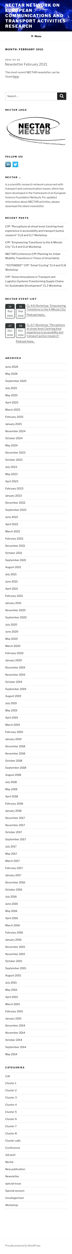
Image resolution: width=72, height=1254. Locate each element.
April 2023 (11, 481)
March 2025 (12, 409)
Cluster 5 (11, 1112)
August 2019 (13, 696)
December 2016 (15, 882)
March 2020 (12, 646)
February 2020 (14, 653)
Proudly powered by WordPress (22, 1245)
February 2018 (14, 803)
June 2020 (11, 631)
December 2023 (15, 452)
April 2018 (11, 796)
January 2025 (13, 424)
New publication (15, 1169)
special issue (13, 1183)
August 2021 (13, 567)
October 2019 (13, 681)
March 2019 (12, 724)
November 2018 (15, 753)
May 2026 (11, 373)
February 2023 (14, 488)
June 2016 (11, 903)
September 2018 (15, 767)
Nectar (9, 1162)
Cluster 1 (10, 1083)
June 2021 (11, 581)
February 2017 (14, 868)
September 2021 (15, 560)
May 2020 (11, 638)
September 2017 (15, 839)
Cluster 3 (11, 1097)
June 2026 (11, 366)
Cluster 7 (11, 1126)
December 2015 (15, 947)
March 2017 (12, 861)
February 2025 (14, 416)
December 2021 (15, 545)
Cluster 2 (11, 1090)
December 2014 (15, 1025)
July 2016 (11, 896)
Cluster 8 (11, 1133)
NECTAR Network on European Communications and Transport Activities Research (35, 16)
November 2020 (15, 610)
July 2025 (11, 388)
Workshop (11, 1205)
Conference (12, 1147)
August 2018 (13, 775)
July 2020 (11, 624)
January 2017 (13, 875)
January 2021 (13, 603)
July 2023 (11, 467)
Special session (14, 1190)
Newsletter (12, 1176)
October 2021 (13, 553)
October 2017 (13, 832)
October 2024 (14, 438)
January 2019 (13, 739)
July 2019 (11, 703)
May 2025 (11, 395)
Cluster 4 (11, 1104)
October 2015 (13, 961)
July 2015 (11, 982)
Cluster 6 (11, 1119)
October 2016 (13, 889)
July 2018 (11, 782)
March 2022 (12, 531)
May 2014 (11, 1054)
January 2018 (13, 810)
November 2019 (15, 674)
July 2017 (11, 846)
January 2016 (13, 939)
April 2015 (11, 997)
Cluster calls (13, 1140)
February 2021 (14, 595)
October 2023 (14, 459)
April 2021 (11, 588)
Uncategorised (14, 1198)
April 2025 (11, 402)
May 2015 (11, 989)
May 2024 (11, 445)
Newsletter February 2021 (26, 64)
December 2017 (15, 818)
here (16, 76)
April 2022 (11, 524)
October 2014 (13, 1040)
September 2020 (16, 617)
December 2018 (15, 746)
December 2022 (15, 502)
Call (7, 1076)
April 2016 (11, 918)
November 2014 (15, 1032)
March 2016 (12, 925)
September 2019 (15, 689)
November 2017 (15, 825)
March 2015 (12, 1004)
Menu (38, 36)
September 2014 (15, 1047)
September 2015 (15, 968)
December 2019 (15, 667)
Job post (10, 1154)
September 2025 (16, 381)
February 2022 (14, 538)
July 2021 (11, 574)
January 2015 (13, 1018)
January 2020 (13, 660)
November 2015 (15, 954)
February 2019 (14, 732)
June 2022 (11, 517)
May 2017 (11, 853)
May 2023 (11, 474)
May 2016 (11, 911)
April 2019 (11, 717)
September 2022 (15, 509)
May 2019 (11, 710)
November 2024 (15, 431)
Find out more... (36, 314)
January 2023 (13, 495)
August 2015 (13, 975)
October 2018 (13, 760)
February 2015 (14, 1011)
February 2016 (14, 932)
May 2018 (11, 789)
